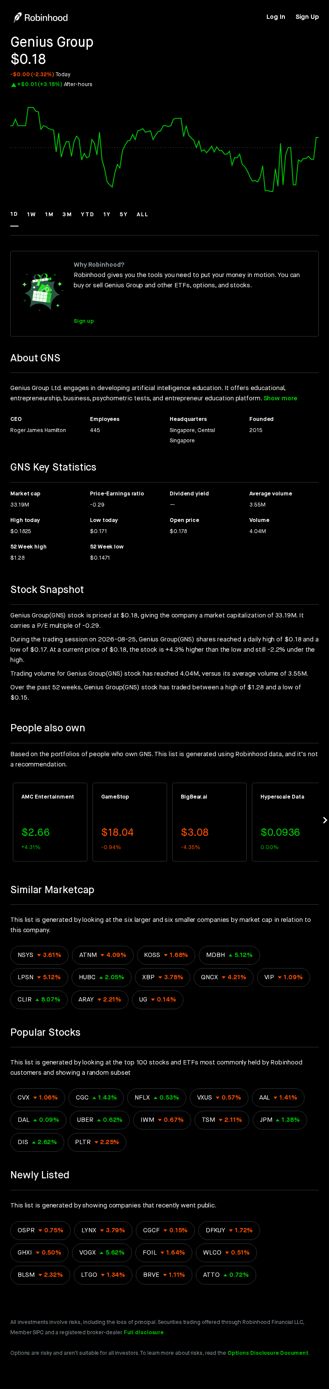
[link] (276, 17)
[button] (14, 218)
